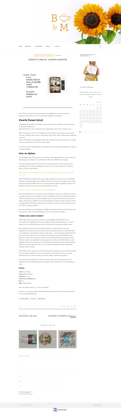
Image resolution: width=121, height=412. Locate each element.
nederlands (41, 298)
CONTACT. (57, 46)
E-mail (21, 381)
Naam (21, 377)
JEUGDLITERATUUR (40, 55)
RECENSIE (50, 55)
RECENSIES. (28, 46)
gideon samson (24, 298)
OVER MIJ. (48, 46)
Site (20, 386)
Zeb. (35, 287)
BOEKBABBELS (39, 46)
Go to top (97, 405)
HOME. (21, 46)
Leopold (28, 276)
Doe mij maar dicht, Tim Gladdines (67, 339)
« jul (80, 127)
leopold (33, 298)
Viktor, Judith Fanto (48, 339)
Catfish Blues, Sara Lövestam (28, 339)
